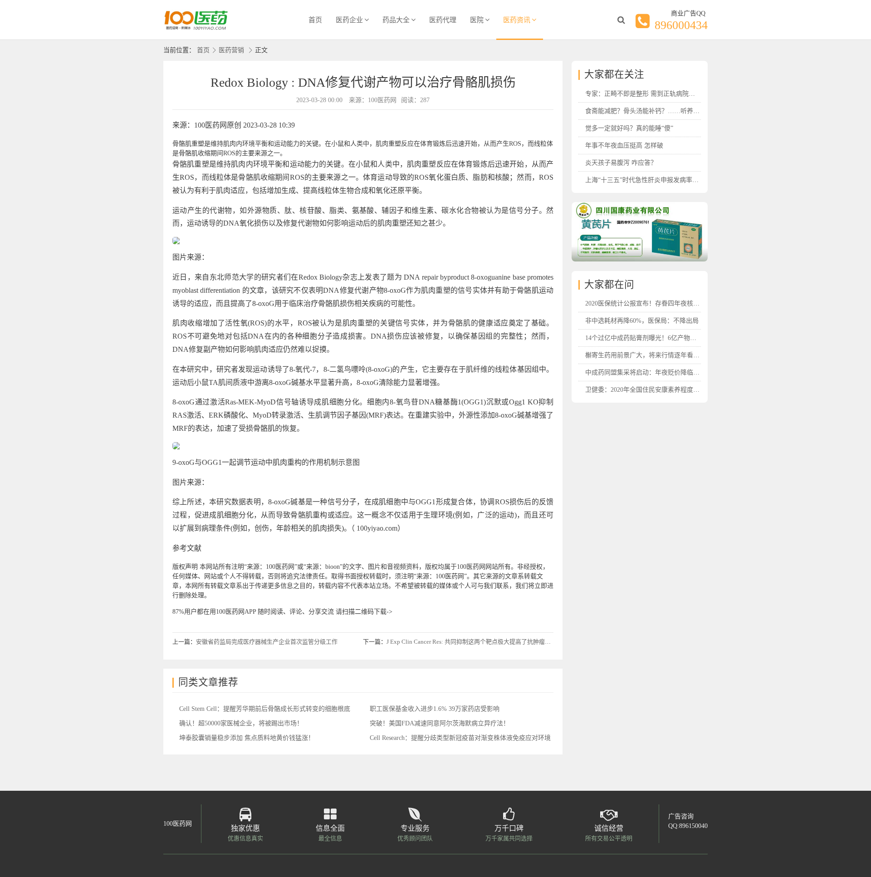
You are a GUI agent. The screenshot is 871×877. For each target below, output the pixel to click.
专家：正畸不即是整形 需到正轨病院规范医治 (649, 93)
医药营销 (231, 50)
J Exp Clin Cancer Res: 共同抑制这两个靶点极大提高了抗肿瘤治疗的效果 (480, 641)
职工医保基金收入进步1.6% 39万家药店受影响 (434, 708)
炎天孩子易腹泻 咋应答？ (621, 162)
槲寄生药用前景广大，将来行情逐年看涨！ (645, 355)
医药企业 (349, 20)
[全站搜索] (621, 20)
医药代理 (442, 20)
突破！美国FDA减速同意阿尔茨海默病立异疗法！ (439, 723)
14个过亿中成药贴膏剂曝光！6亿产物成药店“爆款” (656, 338)
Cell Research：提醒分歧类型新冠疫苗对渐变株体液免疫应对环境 (460, 737)
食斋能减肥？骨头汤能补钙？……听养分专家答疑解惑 (661, 111)
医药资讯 (516, 20)
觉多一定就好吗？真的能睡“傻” (629, 128)
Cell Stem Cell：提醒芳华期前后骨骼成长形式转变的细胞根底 (264, 708)
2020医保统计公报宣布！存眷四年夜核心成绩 (648, 303)
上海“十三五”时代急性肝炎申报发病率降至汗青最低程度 (664, 180)
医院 (477, 20)
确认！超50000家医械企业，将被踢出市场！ (241, 723)
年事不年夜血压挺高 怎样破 (624, 145)
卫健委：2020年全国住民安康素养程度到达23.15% (655, 389)
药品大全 (396, 20)
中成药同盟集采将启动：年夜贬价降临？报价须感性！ (661, 372)
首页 (315, 20)
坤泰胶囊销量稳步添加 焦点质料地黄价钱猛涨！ (246, 737)
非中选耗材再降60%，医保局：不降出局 (642, 320)
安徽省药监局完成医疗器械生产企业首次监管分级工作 (267, 641)
